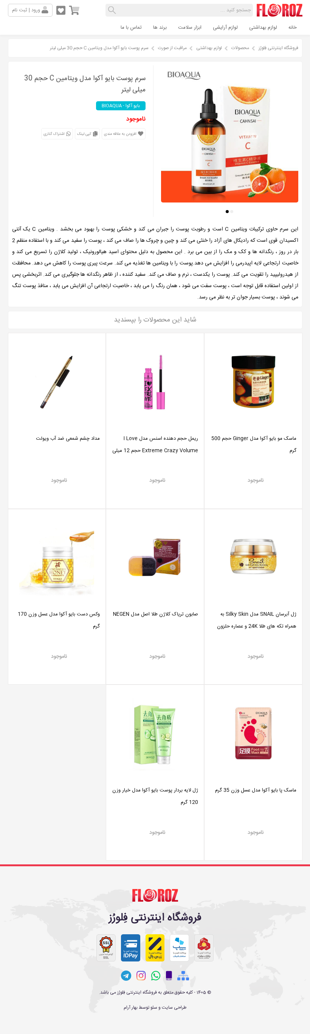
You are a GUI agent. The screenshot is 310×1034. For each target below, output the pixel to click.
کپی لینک (84, 134)
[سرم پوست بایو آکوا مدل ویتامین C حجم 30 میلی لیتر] (229, 200)
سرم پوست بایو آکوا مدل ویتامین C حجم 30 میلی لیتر (99, 48)
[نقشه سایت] (183, 976)
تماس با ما (131, 27)
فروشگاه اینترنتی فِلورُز (278, 48)
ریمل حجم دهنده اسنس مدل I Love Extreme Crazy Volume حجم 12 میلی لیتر (155, 450)
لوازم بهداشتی (263, 27)
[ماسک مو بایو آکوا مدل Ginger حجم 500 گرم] (253, 426)
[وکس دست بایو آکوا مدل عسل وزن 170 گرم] (57, 602)
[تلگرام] (126, 976)
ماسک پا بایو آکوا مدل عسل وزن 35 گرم (255, 790)
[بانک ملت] (204, 947)
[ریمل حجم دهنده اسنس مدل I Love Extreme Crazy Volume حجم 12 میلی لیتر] (155, 426)
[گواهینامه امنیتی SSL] (106, 947)
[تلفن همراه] (169, 976)
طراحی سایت (174, 1007)
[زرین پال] (155, 947)
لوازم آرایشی (225, 27)
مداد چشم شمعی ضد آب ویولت (68, 438)
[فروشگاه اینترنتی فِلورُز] (279, 14)
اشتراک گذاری (54, 134)
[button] (231, 211)
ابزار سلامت (190, 27)
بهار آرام (131, 1007)
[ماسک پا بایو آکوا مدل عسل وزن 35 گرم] (253, 778)
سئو (153, 1007)
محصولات (240, 48)
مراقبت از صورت (172, 48)
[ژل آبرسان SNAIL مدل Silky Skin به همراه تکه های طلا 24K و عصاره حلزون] (253, 602)
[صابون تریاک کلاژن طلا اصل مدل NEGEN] (155, 602)
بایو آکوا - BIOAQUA (121, 106)
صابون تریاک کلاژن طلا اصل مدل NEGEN (155, 614)
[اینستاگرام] (141, 976)
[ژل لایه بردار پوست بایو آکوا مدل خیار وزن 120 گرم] (155, 778)
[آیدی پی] (130, 947)
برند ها (160, 27)
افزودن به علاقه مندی (120, 134)
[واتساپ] (156, 976)
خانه (292, 27)
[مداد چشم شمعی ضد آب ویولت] (57, 426)
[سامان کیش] (179, 947)
